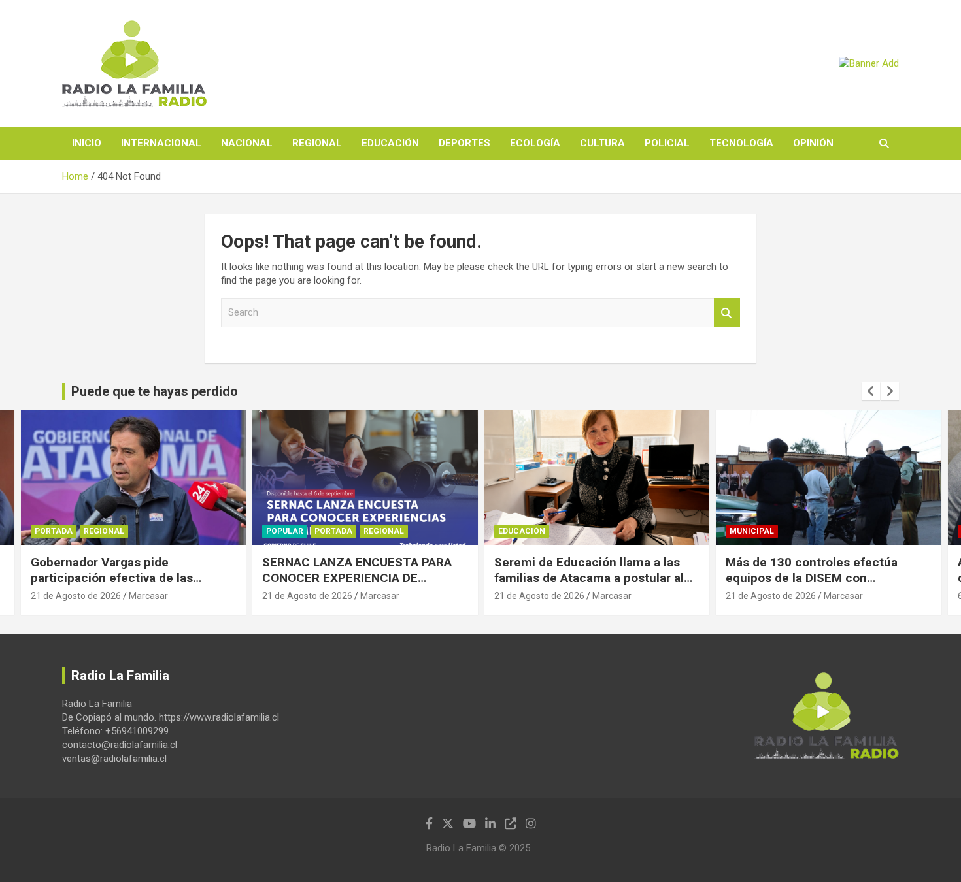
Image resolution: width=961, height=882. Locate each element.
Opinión (813, 143)
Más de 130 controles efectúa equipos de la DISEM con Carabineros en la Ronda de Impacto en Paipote (812, 586)
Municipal (752, 531)
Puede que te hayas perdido (154, 391)
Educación (390, 143)
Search (727, 312)
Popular (284, 531)
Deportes (464, 143)
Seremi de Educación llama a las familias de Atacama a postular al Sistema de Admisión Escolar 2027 (594, 578)
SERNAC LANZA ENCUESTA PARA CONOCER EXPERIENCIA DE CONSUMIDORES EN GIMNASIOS (357, 578)
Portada (54, 531)
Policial (667, 143)
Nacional (247, 143)
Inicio (86, 143)
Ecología (535, 143)
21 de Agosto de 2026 (76, 596)
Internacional (161, 143)
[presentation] (871, 391)
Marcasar (148, 596)
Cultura (602, 143)
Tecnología (741, 143)
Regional (317, 143)
